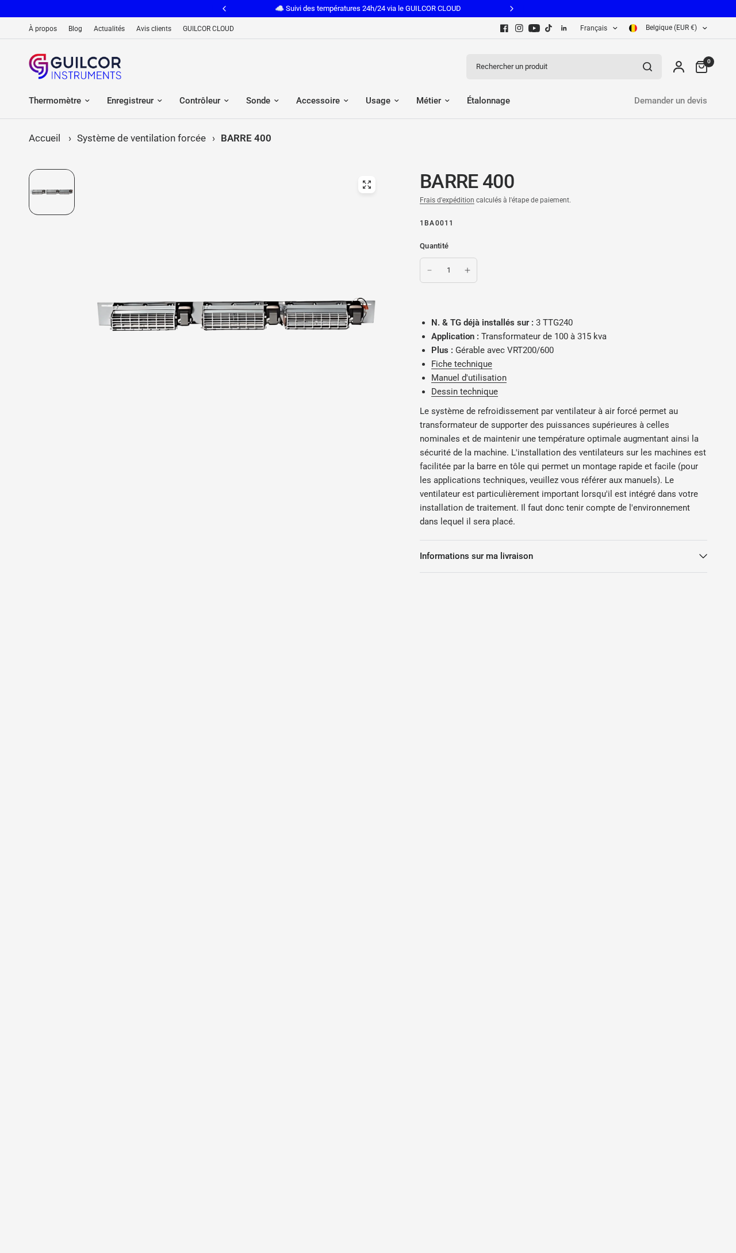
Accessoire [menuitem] (318, 100)
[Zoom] (366, 184)
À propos (43, 29)
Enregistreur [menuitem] (130, 100)
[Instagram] (519, 28)
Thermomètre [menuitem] (55, 100)
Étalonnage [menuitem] (488, 100)
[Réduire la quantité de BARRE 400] (429, 270)
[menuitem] (46, 29)
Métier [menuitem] (428, 100)
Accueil (44, 138)
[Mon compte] (679, 66)
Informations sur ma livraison (476, 556)
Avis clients (153, 29)
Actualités (109, 29)
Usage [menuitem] (378, 100)
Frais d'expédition (447, 200)
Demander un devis (670, 100)
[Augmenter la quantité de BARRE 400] (467, 270)
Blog (75, 29)
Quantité (434, 246)
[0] (698, 66)
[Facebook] (504, 28)
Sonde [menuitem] (258, 100)
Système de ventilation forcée (141, 138)
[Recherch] (647, 66)
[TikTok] (549, 28)
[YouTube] (534, 28)
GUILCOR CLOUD (208, 29)
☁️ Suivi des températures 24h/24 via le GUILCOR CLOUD (368, 8)
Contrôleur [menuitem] (199, 100)
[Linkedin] (564, 28)
